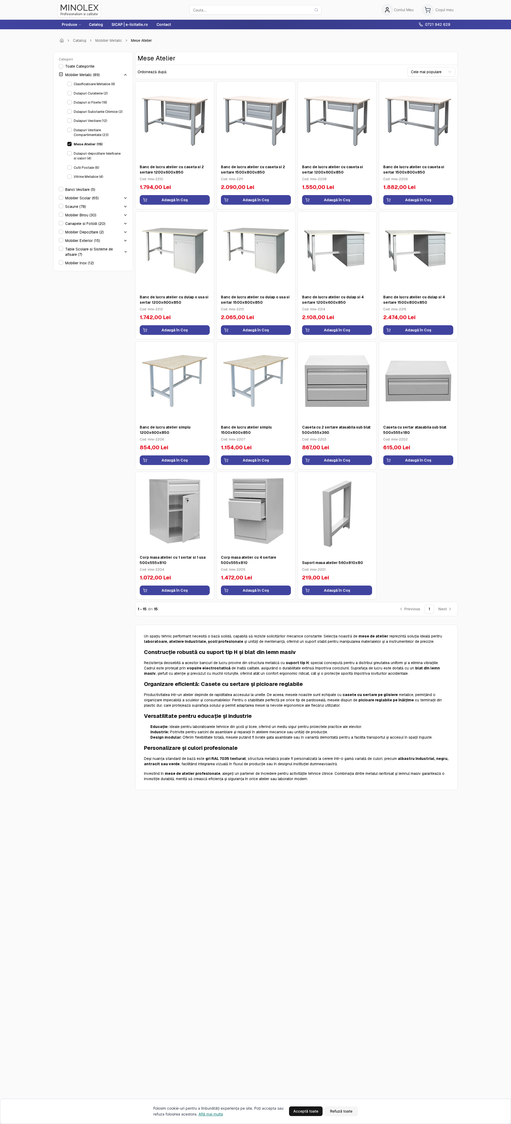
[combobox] (431, 72)
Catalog (96, 24)
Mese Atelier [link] (141, 40)
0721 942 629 (437, 24)
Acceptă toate (305, 1111)
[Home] (62, 40)
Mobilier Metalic (108, 40)
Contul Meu (404, 9)
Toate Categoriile (79, 66)
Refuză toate (341, 1111)
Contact (163, 24)
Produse (69, 24)
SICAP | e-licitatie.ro (130, 24)
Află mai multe (211, 1114)
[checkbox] (61, 66)
